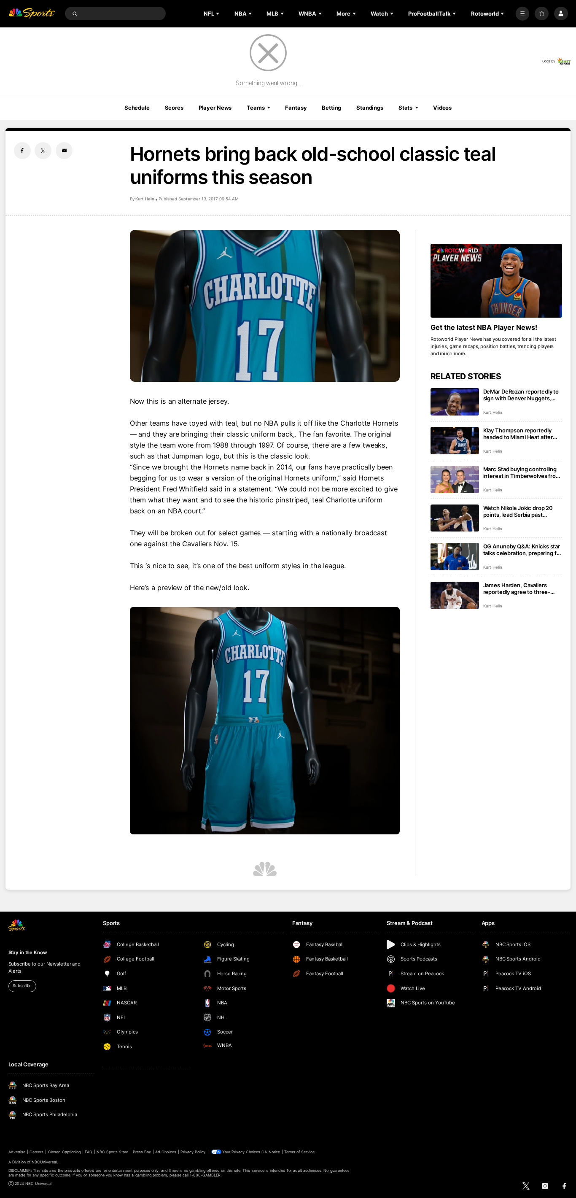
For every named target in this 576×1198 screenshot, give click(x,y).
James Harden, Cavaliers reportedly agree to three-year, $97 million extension (517, 588)
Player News (215, 107)
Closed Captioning (64, 1151)
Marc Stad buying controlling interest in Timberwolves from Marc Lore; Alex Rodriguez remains (522, 472)
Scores (174, 107)
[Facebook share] (22, 150)
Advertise (16, 1151)
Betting (331, 107)
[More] (523, 14)
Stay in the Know (27, 952)
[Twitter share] (43, 150)
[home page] (31, 13)
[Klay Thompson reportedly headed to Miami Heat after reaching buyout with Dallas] (455, 440)
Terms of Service (299, 1151)
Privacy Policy (193, 1151)
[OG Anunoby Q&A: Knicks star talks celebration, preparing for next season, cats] (455, 556)
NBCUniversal (44, 1162)
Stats (405, 107)
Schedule (137, 107)
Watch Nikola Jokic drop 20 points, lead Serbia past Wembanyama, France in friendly (518, 511)
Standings (369, 107)
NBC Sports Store (113, 1151)
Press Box (142, 1151)
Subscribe (22, 985)
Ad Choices (165, 1151)
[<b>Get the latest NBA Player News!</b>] (497, 281)
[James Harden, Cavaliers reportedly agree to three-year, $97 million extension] (455, 595)
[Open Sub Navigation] (218, 13)
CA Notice (270, 1151)
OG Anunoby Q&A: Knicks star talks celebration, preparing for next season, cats (522, 549)
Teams (255, 107)
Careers (36, 1151)
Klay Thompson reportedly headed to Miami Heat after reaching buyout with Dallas (518, 433)
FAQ (88, 1151)
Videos (442, 107)
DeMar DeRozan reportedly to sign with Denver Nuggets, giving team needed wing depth (521, 395)
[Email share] (64, 150)
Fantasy (296, 107)
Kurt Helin (145, 199)
